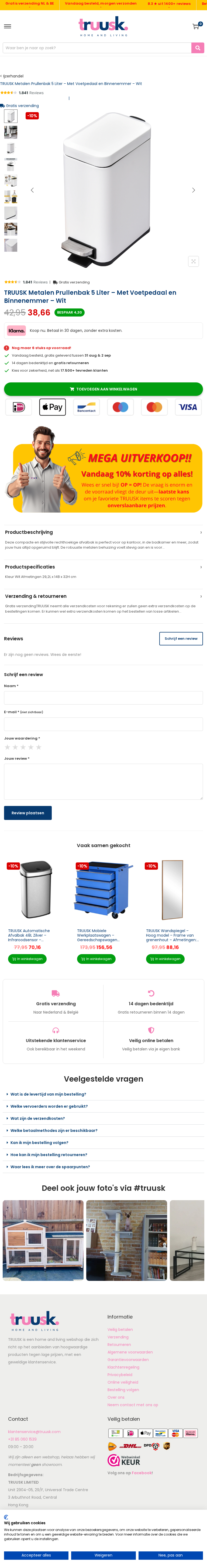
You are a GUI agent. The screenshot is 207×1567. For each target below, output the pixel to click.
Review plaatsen (28, 813)
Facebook (142, 1473)
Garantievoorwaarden (128, 1359)
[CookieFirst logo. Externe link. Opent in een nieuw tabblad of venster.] (6, 1517)
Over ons (116, 1397)
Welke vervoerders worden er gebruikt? (49, 1106)
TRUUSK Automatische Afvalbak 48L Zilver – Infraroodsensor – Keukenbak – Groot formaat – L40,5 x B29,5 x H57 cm (34, 939)
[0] (195, 26)
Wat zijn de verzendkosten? (38, 1118)
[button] (103, 1094)
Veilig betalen (120, 1329)
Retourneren (119, 1344)
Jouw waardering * (22, 738)
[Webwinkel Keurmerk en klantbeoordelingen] (124, 1460)
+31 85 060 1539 (22, 1439)
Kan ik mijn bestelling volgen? (39, 1142)
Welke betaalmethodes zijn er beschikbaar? (54, 1130)
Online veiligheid (123, 1382)
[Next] (193, 190)
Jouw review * (17, 758)
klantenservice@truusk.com (34, 1431)
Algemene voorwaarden (130, 1352)
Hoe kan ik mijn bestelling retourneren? (49, 1154)
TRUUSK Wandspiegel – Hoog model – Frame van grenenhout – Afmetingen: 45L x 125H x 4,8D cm (171, 937)
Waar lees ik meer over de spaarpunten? (50, 1167)
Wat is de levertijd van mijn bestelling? (48, 1094)
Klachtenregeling (123, 1367)
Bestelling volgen (123, 1389)
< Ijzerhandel (11, 76)
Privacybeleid (120, 1374)
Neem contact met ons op (133, 1405)
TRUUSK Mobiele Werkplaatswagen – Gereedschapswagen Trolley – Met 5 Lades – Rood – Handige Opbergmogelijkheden (98, 942)
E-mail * (23, 712)
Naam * (11, 685)
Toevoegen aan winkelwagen (106, 389)
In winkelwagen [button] (30, 959)
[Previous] (32, 190)
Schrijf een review (181, 638)
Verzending (118, 1337)
